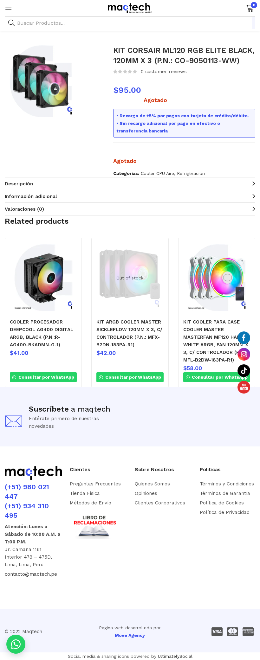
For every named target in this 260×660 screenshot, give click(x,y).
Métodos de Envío (90, 503)
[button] (250, 7)
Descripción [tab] (19, 184)
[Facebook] (8, 586)
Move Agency (130, 635)
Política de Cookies (222, 503)
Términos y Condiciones (227, 484)
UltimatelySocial (175, 656)
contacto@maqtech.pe (31, 574)
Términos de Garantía (225, 493)
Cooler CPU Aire (157, 173)
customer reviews (164, 71)
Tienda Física (85, 493)
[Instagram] (17, 586)
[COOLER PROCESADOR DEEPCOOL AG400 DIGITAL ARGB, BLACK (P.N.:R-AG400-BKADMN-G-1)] (43, 277)
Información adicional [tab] (31, 196)
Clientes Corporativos (160, 503)
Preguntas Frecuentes (95, 484)
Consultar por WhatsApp (45, 377)
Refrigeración (191, 173)
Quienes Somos (152, 484)
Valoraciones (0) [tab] (24, 209)
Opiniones (146, 493)
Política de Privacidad (225, 512)
